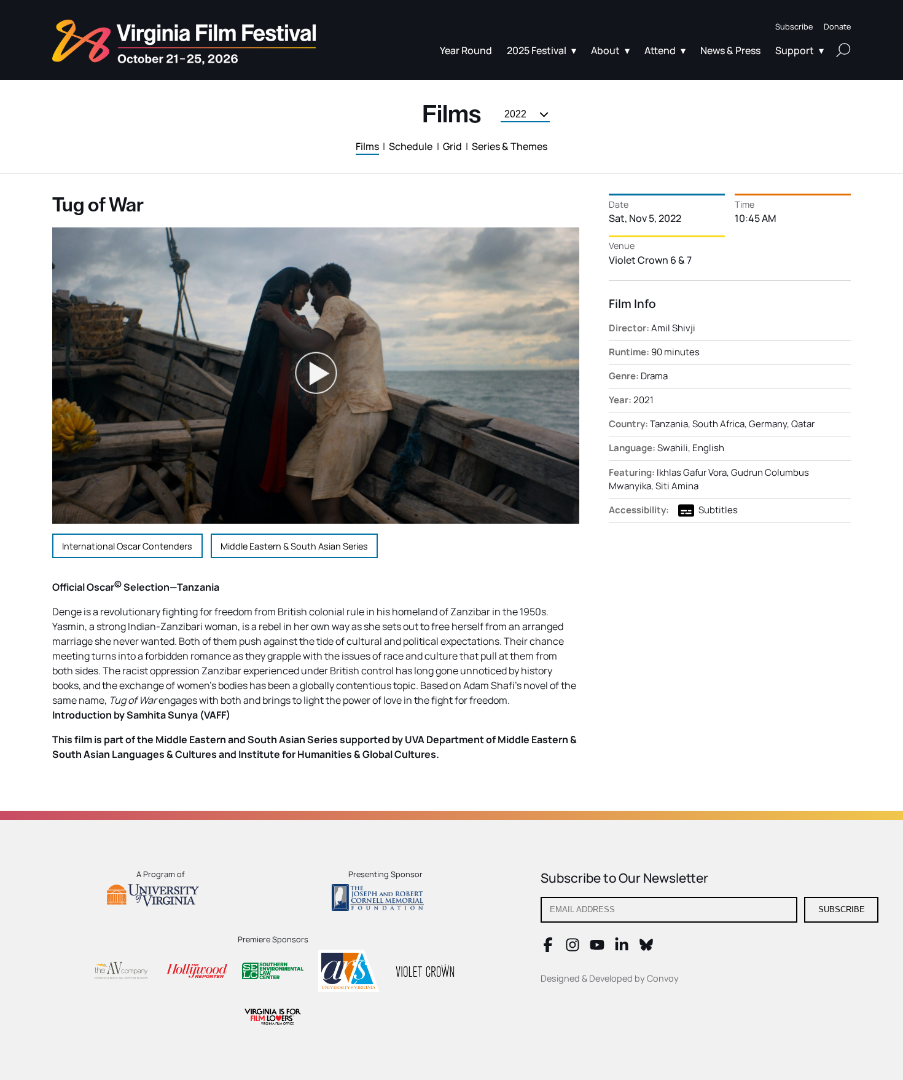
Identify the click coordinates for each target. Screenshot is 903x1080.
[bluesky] (646, 948)
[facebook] (548, 948)
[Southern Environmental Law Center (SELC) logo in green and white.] (272, 973)
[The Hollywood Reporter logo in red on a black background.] (196, 973)
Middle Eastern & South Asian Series (294, 546)
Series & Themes (509, 146)
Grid (452, 146)
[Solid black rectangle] (425, 972)
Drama (654, 375)
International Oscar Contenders (127, 546)
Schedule (410, 146)
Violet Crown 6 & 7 (650, 260)
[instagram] (572, 948)
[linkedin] (621, 948)
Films (367, 146)
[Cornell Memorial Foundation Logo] (385, 899)
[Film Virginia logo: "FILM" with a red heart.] (272, 1018)
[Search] (843, 49)
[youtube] (597, 948)
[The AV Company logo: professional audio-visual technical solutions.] (120, 973)
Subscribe (841, 909)
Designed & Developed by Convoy (610, 978)
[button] (794, 27)
